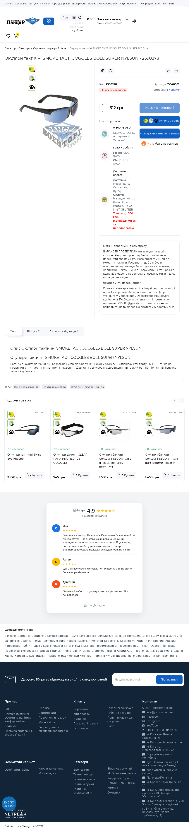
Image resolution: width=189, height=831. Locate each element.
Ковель (72, 640)
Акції (122, 3)
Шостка (121, 655)
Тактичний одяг (84, 774)
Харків (9, 655)
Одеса (155, 645)
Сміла (86, 650)
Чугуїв (110, 655)
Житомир (175, 635)
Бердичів (24, 635)
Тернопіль (142, 650)
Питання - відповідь (63, 331)
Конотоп (97, 640)
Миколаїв (56, 645)
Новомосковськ (106, 645)
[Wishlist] (110, 71)
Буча (75, 635)
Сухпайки (113, 792)
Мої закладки (47, 773)
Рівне (67, 650)
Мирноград (72, 645)
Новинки (132, 3)
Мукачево (87, 645)
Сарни (77, 650)
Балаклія (10, 635)
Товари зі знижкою (120, 708)
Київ (62, 640)
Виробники (81, 709)
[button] (174, 400)
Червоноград (57, 655)
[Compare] (102, 71)
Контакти (168, 3)
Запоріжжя (12, 640)
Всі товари (80, 728)
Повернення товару (52, 717)
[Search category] (74, 17)
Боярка (52, 635)
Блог (158, 3)
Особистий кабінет (18, 769)
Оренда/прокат (61, 3)
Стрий (121, 650)
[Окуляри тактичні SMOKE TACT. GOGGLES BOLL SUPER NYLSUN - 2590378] (49, 108)
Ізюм (165, 655)
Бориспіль (39, 635)
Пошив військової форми (102, 3)
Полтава (43, 650)
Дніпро (147, 635)
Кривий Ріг (144, 640)
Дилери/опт (79, 3)
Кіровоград (12, 645)
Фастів (178, 650)
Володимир (105, 635)
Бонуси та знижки (39, 3)
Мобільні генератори (121, 773)
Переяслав (12, 650)
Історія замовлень (51, 768)
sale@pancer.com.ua (159, 712)
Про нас (44, 708)
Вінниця (120, 635)
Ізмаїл (157, 655)
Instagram (153, 721)
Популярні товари (85, 723)
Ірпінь (173, 655)
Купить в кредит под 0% (169, 120)
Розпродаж (146, 3)
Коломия (84, 640)
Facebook (152, 716)
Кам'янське (50, 640)
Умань (168, 650)
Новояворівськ (129, 645)
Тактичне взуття (84, 779)
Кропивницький (164, 640)
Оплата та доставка (16, 3)
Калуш (37, 640)
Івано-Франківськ (139, 655)
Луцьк (36, 645)
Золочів (26, 640)
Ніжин (145, 645)
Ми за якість (47, 722)
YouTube (152, 725)
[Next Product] (176, 71)
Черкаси (73, 655)
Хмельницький (36, 655)
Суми (130, 650)
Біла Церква (87, 635)
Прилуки (56, 650)
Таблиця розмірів (119, 712)
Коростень (111, 640)
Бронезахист (82, 769)
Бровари (64, 635)
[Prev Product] (168, 71)
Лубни (26, 645)
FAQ (7, 709)
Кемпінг (112, 787)
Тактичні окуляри (55, 386)
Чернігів (99, 655)
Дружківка (160, 635)
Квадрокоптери (118, 778)
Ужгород (157, 650)
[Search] (80, 17)
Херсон (20, 655)
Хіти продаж (81, 714)
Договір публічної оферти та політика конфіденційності (18, 717)
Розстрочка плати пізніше (160, 133)
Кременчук (127, 640)
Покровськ (28, 650)
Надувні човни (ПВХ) (121, 783)
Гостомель (134, 635)
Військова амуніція (26, 386)
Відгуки (33, 331)
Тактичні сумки (83, 784)
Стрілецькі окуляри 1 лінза (87, 386)
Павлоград (167, 645)
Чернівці (86, 655)
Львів (45, 645)
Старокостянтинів (104, 650)
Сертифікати (47, 712)
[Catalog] (48, 21)
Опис (13, 331)
